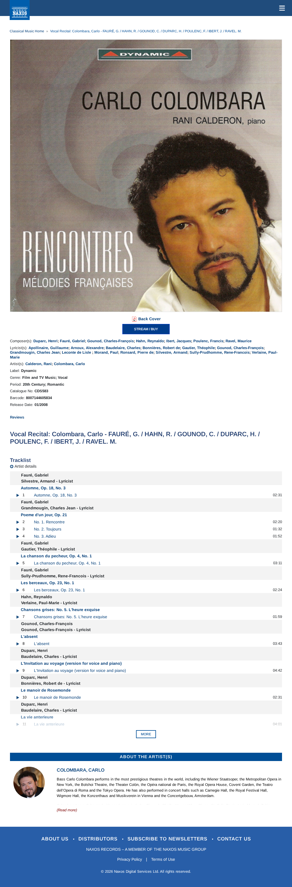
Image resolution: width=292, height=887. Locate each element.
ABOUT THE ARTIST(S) (146, 756)
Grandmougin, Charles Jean (35, 352)
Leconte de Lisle (77, 352)
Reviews (17, 417)
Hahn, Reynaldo (150, 341)
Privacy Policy (129, 859)
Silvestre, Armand (171, 352)
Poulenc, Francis (208, 341)
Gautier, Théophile (198, 348)
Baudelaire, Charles (123, 348)
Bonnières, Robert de (161, 348)
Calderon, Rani (38, 364)
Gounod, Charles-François (110, 341)
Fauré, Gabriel (72, 341)
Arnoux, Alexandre (87, 348)
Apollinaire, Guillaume (48, 348)
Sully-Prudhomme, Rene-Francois (220, 352)
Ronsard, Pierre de (136, 352)
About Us (55, 839)
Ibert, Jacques (178, 341)
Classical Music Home (27, 31)
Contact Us (234, 839)
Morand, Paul (106, 352)
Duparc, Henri (45, 341)
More (146, 734)
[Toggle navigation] (281, 8)
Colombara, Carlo (69, 364)
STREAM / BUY (146, 329)
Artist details (25, 466)
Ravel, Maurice (239, 341)
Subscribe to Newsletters (168, 839)
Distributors (98, 839)
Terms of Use (163, 859)
